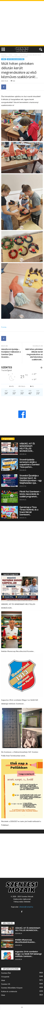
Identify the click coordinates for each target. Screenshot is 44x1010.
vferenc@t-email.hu (26, 907)
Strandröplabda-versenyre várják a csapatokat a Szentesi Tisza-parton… (29, 463)
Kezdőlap (3, 55)
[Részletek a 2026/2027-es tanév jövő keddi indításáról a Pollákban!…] (22, 788)
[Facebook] (3, 86)
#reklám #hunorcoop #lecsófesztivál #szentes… (18, 651)
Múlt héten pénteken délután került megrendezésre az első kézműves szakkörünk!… (34, 354)
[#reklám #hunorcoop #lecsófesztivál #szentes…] (11, 629)
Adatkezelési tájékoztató (22, 899)
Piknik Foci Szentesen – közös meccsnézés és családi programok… (30, 494)
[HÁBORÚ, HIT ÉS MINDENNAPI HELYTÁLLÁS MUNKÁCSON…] (9, 448)
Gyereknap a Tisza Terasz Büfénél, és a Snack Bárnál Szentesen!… (29, 511)
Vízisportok (5, 977)
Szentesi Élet (6, 973)
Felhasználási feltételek (22, 902)
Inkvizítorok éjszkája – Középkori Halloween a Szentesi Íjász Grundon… (11, 353)
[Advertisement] (22, 23)
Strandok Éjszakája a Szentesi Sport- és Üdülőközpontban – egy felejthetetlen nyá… (31, 479)
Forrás (3, 327)
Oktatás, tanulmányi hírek (15, 59)
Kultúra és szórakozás (9, 991)
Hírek (10, 55)
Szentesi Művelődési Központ (11, 988)
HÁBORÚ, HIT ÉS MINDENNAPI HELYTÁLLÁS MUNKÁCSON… (27, 447)
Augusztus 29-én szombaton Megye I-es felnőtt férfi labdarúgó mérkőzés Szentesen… (28, 953)
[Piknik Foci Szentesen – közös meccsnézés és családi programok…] (9, 496)
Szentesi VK (5, 984)
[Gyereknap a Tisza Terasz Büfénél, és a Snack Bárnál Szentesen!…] (9, 512)
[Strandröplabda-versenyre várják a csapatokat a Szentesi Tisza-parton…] (9, 464)
